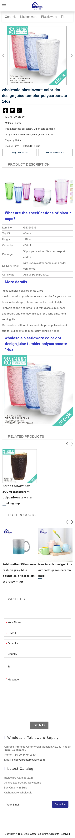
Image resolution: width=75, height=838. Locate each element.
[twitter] (12, 110)
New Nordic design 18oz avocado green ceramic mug (55, 570)
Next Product (55, 152)
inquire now (20, 152)
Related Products (26, 436)
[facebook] (5, 111)
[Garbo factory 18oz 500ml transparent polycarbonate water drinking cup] (19, 466)
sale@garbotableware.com (28, 759)
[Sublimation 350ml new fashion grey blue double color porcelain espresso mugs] (19, 545)
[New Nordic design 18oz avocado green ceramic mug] (55, 545)
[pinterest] (19, 110)
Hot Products (22, 515)
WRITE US (16, 599)
